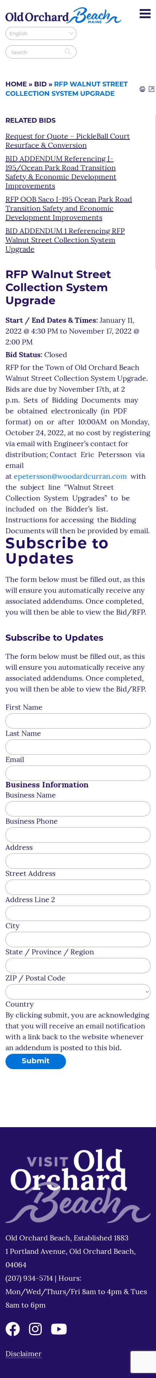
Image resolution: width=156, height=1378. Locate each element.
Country (19, 1004)
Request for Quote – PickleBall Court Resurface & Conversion (67, 141)
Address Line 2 (30, 900)
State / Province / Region (49, 952)
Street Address (30, 874)
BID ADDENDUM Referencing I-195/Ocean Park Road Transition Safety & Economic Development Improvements (60, 173)
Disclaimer (23, 1354)
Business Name (30, 795)
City (12, 926)
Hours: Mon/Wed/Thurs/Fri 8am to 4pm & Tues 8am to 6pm (76, 1292)
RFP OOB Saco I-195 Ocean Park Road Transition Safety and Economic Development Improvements (68, 209)
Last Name (23, 734)
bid (40, 85)
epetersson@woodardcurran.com (70, 477)
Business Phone (31, 821)
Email (14, 760)
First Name (23, 708)
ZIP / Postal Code (35, 978)
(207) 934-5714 (30, 1279)
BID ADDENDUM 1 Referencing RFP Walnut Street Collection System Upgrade (65, 240)
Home (16, 85)
